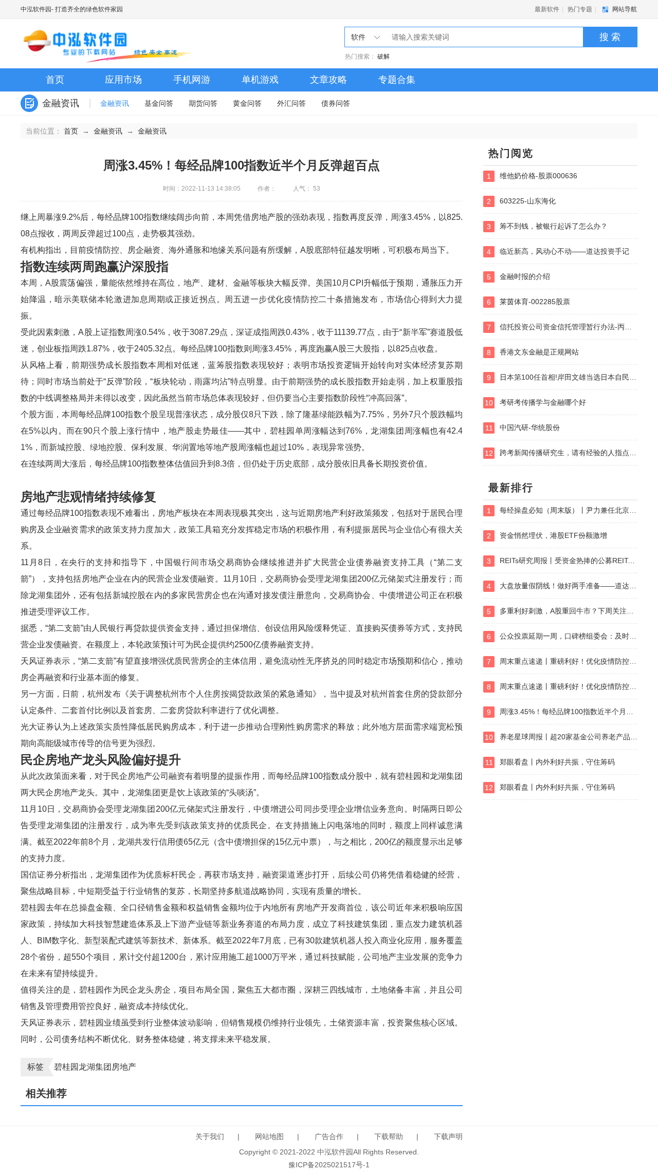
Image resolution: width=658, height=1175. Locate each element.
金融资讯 (114, 103)
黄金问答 (247, 103)
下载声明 (448, 1136)
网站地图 (269, 1136)
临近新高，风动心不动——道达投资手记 (558, 251)
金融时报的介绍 (518, 276)
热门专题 (580, 9)
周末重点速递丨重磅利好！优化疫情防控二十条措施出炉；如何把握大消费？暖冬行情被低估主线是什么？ (562, 661)
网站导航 (624, 9)
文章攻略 (328, 79)
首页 (55, 79)
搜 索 (609, 37)
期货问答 (203, 103)
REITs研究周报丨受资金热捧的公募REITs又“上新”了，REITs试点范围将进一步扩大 (562, 560)
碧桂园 (66, 1066)
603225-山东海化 (521, 201)
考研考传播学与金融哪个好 (535, 402)
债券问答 (335, 103)
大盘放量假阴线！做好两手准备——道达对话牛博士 (562, 586)
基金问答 (158, 103)
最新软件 (547, 9)
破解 (383, 56)
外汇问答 (291, 103)
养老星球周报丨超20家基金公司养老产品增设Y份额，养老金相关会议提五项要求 (561, 737)
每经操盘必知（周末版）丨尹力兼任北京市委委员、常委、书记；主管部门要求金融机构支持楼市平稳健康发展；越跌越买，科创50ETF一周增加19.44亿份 (562, 510)
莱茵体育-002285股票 (528, 301)
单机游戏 (260, 79)
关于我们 (209, 1136)
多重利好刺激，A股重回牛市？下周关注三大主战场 (562, 611)
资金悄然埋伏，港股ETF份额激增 (547, 535)
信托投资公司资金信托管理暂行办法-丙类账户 (562, 327)
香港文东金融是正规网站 (533, 352)
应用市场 (123, 79)
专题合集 (396, 79)
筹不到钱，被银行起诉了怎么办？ (547, 226)
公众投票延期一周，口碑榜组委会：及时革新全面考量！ (562, 636)
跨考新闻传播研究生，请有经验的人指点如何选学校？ (561, 453)
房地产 (124, 1066)
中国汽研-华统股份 (522, 427)
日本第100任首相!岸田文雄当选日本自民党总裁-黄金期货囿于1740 (562, 377)
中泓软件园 (36, 9)
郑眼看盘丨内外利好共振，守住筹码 (550, 762)
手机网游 (191, 79)
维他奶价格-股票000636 (532, 176)
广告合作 (329, 1136)
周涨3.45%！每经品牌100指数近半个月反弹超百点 (562, 711)
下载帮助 (388, 1136)
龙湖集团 (95, 1066)
